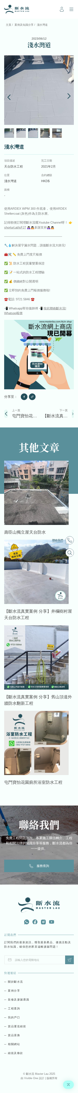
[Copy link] (32, 396)
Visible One (31, 1078)
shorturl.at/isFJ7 (15, 227)
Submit (69, 959)
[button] (9, 96)
